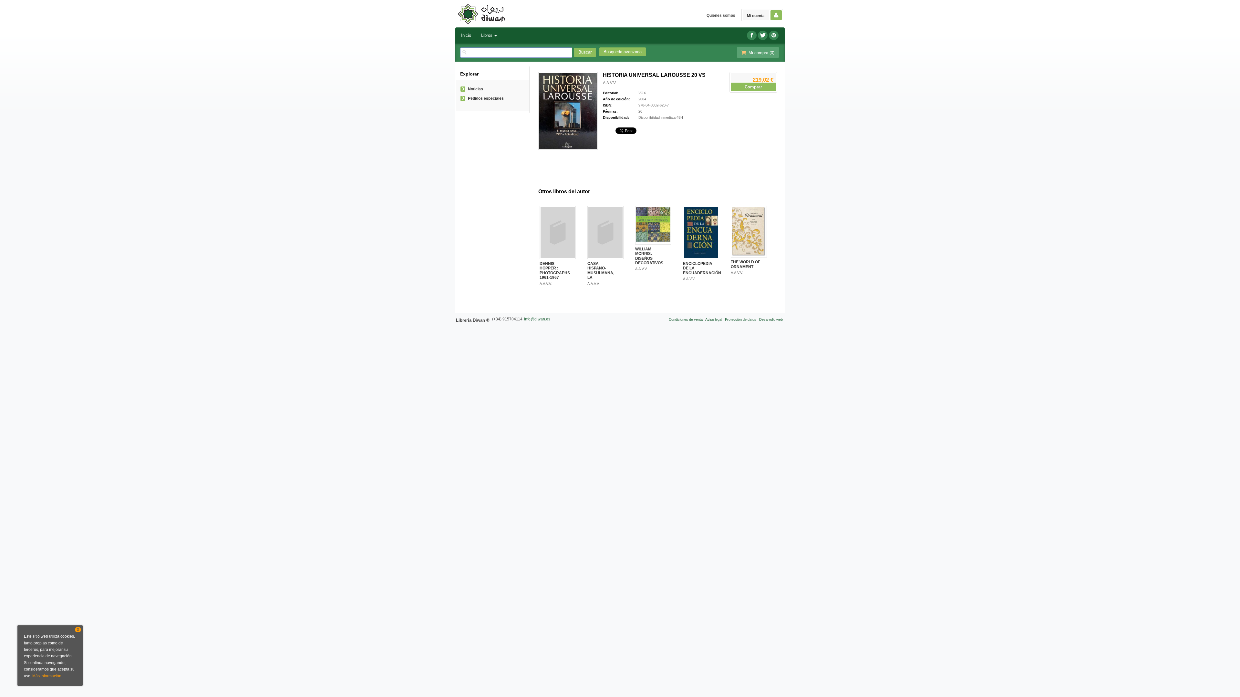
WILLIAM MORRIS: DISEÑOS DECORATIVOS (649, 256)
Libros (487, 35)
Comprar (753, 87)
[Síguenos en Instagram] (774, 35)
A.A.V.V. (609, 83)
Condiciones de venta (686, 319)
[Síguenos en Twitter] (763, 35)
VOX (642, 93)
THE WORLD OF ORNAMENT (745, 264)
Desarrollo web (771, 319)
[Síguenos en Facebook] (752, 35)
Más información (46, 676)
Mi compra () (760, 52)
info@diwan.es (537, 319)
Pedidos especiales (486, 98)
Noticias (475, 89)
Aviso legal (713, 319)
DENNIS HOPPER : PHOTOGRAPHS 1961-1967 (555, 270)
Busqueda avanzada (623, 51)
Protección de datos (740, 319)
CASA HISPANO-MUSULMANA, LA (600, 270)
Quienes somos (721, 15)
